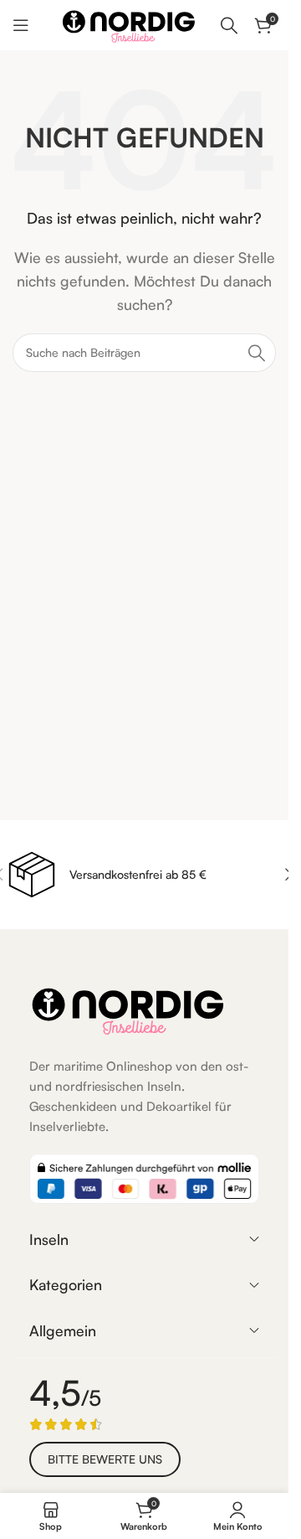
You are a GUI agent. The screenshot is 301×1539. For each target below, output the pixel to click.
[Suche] (229, 25)
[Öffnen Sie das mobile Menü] (21, 25)
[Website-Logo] (129, 23)
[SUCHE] (256, 352)
